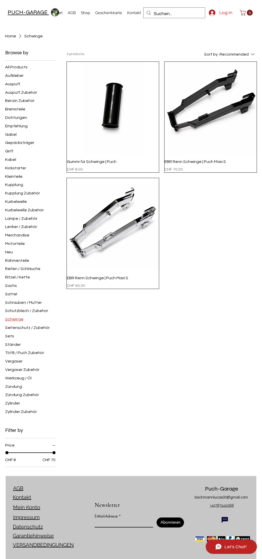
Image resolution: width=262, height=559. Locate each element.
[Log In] (210, 12)
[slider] (7, 453)
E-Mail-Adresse (106, 516)
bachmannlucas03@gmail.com (221, 497)
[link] (247, 13)
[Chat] (225, 520)
